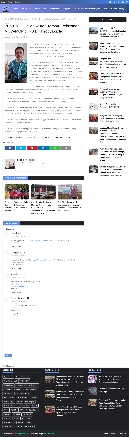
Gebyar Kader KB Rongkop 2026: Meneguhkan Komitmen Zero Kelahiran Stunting (112, 118)
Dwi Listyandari (31, 389)
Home (3, 2)
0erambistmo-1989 (20, 298)
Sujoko (28, 422)
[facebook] (110, 2)
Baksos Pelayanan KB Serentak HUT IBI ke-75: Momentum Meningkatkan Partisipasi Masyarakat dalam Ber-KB (113, 171)
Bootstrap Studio (17, 286)
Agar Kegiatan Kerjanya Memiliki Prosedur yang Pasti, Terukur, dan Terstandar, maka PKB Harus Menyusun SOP (43, 207)
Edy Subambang (21, 393)
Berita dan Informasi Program (27, 385)
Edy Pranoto (8, 393)
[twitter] (114, 2)
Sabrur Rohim (57, 137)
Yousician (38, 281)
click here (14, 308)
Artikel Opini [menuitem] (40, 8)
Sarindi (67, 137)
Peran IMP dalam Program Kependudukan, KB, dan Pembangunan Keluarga (110, 379)
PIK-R (5, 410)
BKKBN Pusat (8, 385)
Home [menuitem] (15, 8)
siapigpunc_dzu (18, 252)
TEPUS (19, 426)
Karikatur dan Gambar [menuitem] (113, 8)
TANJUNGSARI (9, 426)
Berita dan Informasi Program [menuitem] (87, 8)
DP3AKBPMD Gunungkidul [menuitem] (61, 8)
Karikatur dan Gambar (12, 406)
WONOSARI (29, 426)
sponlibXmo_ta (18, 274)
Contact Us (122, 433)
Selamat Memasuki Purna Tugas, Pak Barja (112, 390)
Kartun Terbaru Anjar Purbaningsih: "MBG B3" (110, 105)
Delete (19, 246)
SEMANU (7, 418)
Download (36, 305)
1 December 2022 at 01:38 (19, 301)
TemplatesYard (22, 433)
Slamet (20, 422)
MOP (39, 137)
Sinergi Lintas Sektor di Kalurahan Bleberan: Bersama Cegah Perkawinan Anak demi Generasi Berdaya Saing (112, 47)
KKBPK (19, 402)
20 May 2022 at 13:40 (17, 255)
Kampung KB (29, 402)
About (10, 2)
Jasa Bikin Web (48, 433)
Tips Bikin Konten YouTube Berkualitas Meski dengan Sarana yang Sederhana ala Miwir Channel (69, 206)
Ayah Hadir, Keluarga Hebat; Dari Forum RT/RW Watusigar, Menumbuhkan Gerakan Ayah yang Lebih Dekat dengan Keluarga (112, 154)
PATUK (34, 406)
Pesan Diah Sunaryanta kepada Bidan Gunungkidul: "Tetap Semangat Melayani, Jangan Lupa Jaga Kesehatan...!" (112, 404)
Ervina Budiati (9, 397)
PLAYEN (13, 410)
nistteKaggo (16, 233)
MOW (47, 137)
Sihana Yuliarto (9, 422)
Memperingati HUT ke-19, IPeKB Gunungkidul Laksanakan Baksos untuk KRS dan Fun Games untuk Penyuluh (113, 32)
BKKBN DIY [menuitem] (26, 8)
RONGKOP (16, 414)
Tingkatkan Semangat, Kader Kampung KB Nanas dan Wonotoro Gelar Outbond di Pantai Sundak (16, 206)
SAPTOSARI (27, 414)
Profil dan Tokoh (31, 410)
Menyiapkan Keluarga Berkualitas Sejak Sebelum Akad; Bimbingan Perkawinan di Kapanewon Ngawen (113, 62)
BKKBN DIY (24, 381)
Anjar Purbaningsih (10, 381)
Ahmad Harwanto (22, 377)
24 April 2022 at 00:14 (18, 236)
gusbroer (9, 37)
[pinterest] (122, 2)
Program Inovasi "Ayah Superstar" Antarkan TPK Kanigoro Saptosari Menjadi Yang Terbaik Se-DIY (111, 93)
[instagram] (118, 2)
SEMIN (16, 418)
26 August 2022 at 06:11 (18, 277)
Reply (13, 246)
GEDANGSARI (22, 397)
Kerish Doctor (16, 284)
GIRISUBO (31, 137)
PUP (21, 410)
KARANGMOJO (9, 402)
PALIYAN (26, 406)
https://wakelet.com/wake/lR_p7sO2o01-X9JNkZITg (50, 240)
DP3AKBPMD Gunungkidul (19, 19)
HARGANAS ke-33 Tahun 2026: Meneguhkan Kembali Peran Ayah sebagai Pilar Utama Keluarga (113, 78)
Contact (17, 2)
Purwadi (7, 414)
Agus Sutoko (8, 377)
